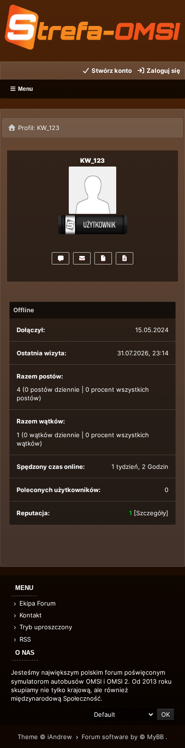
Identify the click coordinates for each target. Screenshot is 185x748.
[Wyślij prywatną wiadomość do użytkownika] (60, 258)
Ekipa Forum (37, 603)
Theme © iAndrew (46, 736)
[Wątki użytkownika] (124, 258)
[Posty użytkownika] (103, 258)
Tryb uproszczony (45, 627)
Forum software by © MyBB (124, 736)
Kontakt (30, 615)
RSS (24, 639)
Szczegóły (151, 513)
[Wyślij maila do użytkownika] (82, 258)
